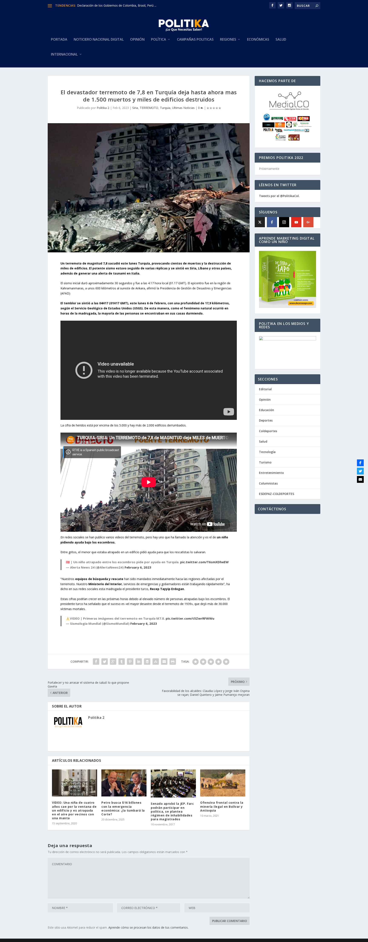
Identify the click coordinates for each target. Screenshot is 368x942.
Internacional (64, 55)
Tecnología (267, 452)
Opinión (137, 40)
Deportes (266, 420)
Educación (266, 410)
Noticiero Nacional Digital (99, 40)
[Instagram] (284, 222)
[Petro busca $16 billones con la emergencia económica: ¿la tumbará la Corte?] (124, 782)
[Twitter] (360, 471)
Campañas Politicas (195, 40)
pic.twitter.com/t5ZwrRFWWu (190, 618)
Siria (135, 108)
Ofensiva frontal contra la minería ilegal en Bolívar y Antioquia (221, 806)
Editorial (265, 389)
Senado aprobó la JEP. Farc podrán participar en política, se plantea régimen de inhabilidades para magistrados (172, 811)
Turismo (265, 462)
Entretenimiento (271, 473)
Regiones (228, 40)
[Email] (360, 479)
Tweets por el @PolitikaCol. (279, 196)
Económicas (258, 40)
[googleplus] (308, 222)
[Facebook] (272, 222)
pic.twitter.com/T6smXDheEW (204, 562)
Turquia (165, 108)
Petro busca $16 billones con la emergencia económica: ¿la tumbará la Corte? (123, 808)
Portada (59, 40)
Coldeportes (268, 431)
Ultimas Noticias (183, 108)
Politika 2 (103, 108)
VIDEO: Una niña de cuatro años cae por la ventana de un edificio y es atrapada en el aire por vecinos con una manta (74, 810)
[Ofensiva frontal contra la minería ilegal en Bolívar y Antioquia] (222, 782)
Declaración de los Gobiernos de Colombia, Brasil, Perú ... (116, 5)
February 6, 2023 (138, 567)
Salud (281, 40)
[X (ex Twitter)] (260, 222)
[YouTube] (296, 222)
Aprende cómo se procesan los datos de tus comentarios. (148, 927)
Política (158, 40)
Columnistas (268, 483)
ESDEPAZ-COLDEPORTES (276, 494)
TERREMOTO (149, 108)
